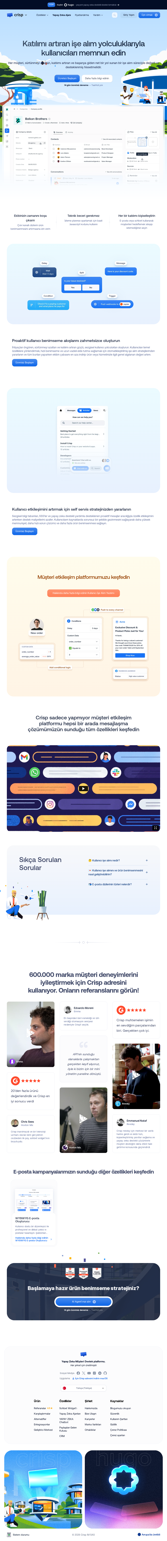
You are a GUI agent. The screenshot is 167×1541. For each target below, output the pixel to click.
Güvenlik (114, 1413)
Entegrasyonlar (42, 1424)
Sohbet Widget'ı (68, 1408)
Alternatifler (40, 1419)
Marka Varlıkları (93, 1424)
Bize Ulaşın (90, 1413)
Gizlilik (113, 1424)
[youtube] (89, 1373)
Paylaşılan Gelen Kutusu (68, 1429)
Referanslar (42, 1408)
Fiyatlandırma (82, 15)
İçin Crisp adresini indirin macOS (91, 1378)
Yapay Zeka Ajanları (70, 1413)
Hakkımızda (91, 1408)
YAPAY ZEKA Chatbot (66, 1421)
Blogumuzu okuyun (120, 1408)
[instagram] (95, 1373)
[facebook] (78, 1373)
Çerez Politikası (118, 1429)
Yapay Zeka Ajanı (62, 15)
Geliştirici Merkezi (43, 1429)
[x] (84, 1373)
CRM (62, 1436)
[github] (105, 1373)
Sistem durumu (21, 1534)
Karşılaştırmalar (42, 1413)
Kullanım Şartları (119, 1419)
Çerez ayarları (117, 1435)
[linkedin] (100, 1373)
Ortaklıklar (90, 1429)
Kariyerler (90, 1419)
